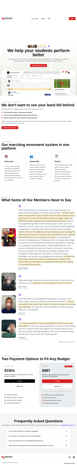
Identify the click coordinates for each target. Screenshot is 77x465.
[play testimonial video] (9, 282)
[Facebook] (73, 457)
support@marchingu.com (68, 425)
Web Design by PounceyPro (69, 463)
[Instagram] (69, 457)
